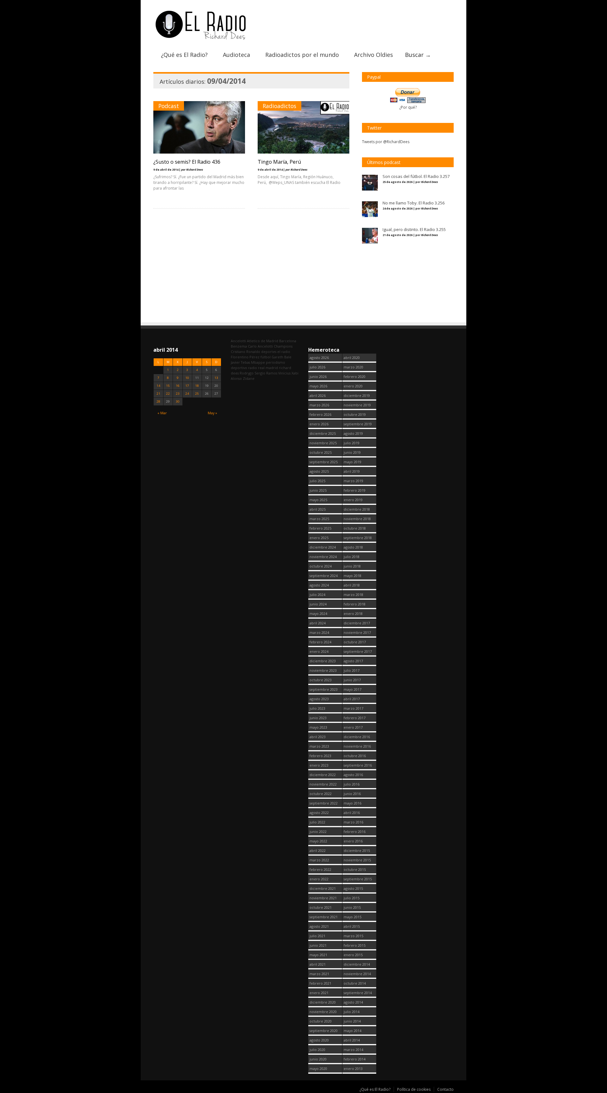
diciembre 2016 (357, 736)
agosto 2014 (353, 1002)
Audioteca (236, 54)
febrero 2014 (354, 1059)
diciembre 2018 (357, 509)
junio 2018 (352, 566)
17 (187, 386)
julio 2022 (317, 822)
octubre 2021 (321, 907)
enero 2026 (319, 424)
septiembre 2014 (358, 992)
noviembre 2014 (357, 973)
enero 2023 (319, 765)
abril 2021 (318, 964)
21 (158, 394)
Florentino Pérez (245, 357)
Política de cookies (414, 1089)
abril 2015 (352, 926)
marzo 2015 (353, 935)
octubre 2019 (355, 414)
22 (168, 394)
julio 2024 (317, 594)
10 (187, 378)
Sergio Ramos (265, 373)
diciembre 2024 (323, 547)
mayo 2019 (352, 461)
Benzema (239, 346)
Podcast (168, 106)
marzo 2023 (319, 746)
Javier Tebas (240, 362)
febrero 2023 (320, 755)
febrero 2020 (354, 376)
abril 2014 (352, 1040)
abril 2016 (352, 812)
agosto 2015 (353, 888)
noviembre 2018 (357, 518)
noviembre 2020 (323, 1011)
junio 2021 (318, 945)
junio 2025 (318, 490)
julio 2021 (317, 935)
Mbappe (258, 362)
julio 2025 (317, 480)
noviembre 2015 (357, 860)
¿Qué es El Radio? (184, 54)
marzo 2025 (319, 518)
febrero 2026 (320, 414)
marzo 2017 (353, 708)
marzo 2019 (353, 480)
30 (178, 401)
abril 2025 (318, 509)
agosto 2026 (319, 357)
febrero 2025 (320, 528)
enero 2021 (319, 992)
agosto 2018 (353, 547)
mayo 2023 (318, 727)
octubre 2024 (321, 566)
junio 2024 (318, 604)
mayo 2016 (352, 803)
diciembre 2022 (323, 774)
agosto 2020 (319, 1040)
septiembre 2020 (324, 1030)
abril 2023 (318, 736)
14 (158, 386)
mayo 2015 (352, 916)
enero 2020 (353, 386)
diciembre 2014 (357, 964)
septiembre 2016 (358, 765)
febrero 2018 (354, 604)
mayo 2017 (352, 689)
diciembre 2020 (323, 1002)
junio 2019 (352, 452)
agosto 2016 (353, 774)
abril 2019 (352, 471)
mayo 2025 (318, 499)
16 (178, 386)
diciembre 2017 (357, 623)
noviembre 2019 (357, 405)
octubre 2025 (321, 452)
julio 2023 (317, 708)
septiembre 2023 (324, 689)
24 (187, 394)
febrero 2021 (320, 983)
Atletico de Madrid (262, 340)
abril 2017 (352, 698)
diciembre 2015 (357, 850)
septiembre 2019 (358, 424)
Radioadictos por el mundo (302, 54)
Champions (283, 346)
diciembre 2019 (357, 395)
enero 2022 (319, 879)
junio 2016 (352, 793)
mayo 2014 (352, 1030)
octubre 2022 (321, 793)
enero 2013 (353, 1068)
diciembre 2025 (323, 433)
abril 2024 (318, 623)
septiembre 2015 (358, 879)
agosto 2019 (353, 433)
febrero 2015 (354, 945)
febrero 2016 (354, 831)
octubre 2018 (355, 528)
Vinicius (284, 373)
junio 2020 (318, 1059)
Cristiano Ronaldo (245, 351)
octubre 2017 (355, 642)
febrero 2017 (354, 717)
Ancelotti (238, 340)
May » (212, 412)
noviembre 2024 (323, 556)
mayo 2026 (318, 386)
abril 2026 (318, 395)
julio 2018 (351, 556)
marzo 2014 (353, 1049)
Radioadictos (279, 106)
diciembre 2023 (323, 661)
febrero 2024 (320, 642)
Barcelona (287, 340)
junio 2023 (318, 717)
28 (158, 401)
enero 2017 (353, 727)
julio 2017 (351, 670)
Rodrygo (247, 373)
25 (197, 394)
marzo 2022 (319, 860)
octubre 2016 (355, 755)
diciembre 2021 (323, 888)
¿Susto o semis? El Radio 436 (186, 161)
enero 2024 (319, 651)
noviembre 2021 (323, 898)
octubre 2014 (355, 983)
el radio (283, 351)
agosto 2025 (319, 471)
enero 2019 (353, 499)
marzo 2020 (353, 367)
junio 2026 (318, 376)
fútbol (266, 357)
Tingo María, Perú (279, 161)
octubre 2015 (355, 869)
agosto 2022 (319, 812)
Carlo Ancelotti (260, 346)
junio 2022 (318, 831)
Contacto (445, 1089)
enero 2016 (353, 841)
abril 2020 (352, 357)
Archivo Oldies (373, 54)
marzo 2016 (353, 822)
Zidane (248, 378)
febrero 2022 (320, 869)
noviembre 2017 (357, 632)
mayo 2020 (318, 1068)
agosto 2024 (319, 585)
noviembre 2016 (357, 746)
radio (252, 367)
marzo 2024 (319, 632)
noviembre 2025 (323, 442)
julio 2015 (351, 898)
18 (197, 386)
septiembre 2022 (324, 803)
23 (178, 394)
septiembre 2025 (324, 461)
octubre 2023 (321, 679)
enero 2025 (319, 537)
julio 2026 (317, 367)
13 (216, 378)
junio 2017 (352, 679)
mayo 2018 (352, 575)
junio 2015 (352, 907)
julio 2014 (351, 1011)
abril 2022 (318, 850)
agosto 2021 (319, 926)
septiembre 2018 (358, 537)
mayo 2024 (318, 613)
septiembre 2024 (324, 575)
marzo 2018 (353, 594)
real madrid (268, 367)
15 (168, 386)
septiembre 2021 (324, 916)
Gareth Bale (281, 357)
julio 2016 (351, 784)
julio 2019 (351, 442)
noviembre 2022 (323, 784)
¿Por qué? (408, 107)
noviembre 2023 (323, 670)
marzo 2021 (319, 973)
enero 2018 (353, 613)
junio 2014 (352, 1021)
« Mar (162, 412)
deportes (268, 351)
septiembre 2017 (358, 651)
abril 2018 (352, 585)
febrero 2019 (354, 490)
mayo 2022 (318, 841)
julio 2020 (317, 1049)
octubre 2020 (321, 1021)
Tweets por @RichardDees (385, 141)
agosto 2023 (319, 698)
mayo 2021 (318, 954)
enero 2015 (353, 954)
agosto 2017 (353, 661)
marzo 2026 (319, 405)
